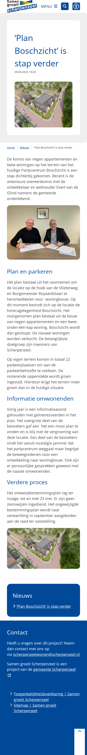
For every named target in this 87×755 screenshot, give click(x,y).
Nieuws (24, 147)
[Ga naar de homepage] (22, 6)
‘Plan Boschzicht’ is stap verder (43, 606)
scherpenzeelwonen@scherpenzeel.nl (46, 654)
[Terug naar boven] (79, 742)
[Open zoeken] (65, 6)
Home (11, 147)
